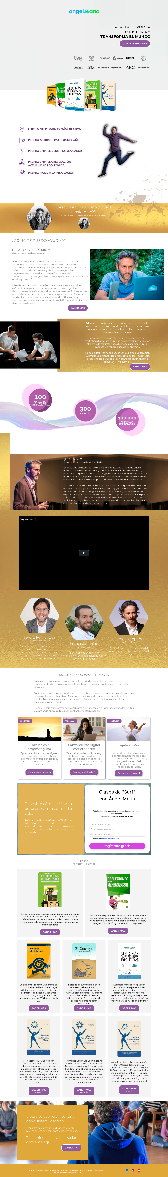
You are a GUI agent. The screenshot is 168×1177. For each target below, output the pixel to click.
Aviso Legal (64, 1171)
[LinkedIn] (127, 1171)
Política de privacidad (110, 839)
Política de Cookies (76, 1171)
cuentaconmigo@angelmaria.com (70, 1173)
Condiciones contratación (93, 1171)
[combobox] (92, 835)
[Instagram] (133, 1171)
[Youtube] (139, 1171)
